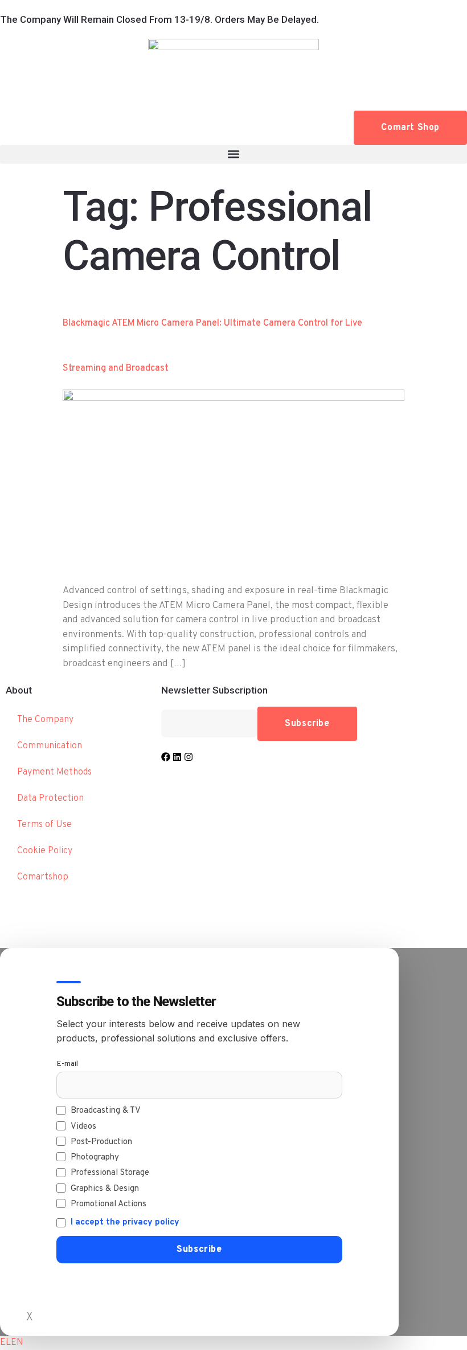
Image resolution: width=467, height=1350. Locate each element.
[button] (233, 154)
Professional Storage (110, 1172)
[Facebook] (165, 756)
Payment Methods (54, 772)
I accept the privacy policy (125, 1222)
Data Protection (50, 798)
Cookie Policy (44, 851)
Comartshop (42, 877)
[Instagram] (188, 756)
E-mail (67, 1064)
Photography (95, 1157)
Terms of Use (44, 824)
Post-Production (101, 1142)
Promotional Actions (108, 1204)
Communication (49, 746)
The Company (45, 719)
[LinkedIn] (177, 756)
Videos (83, 1126)
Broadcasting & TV (106, 1110)
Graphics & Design (105, 1188)
